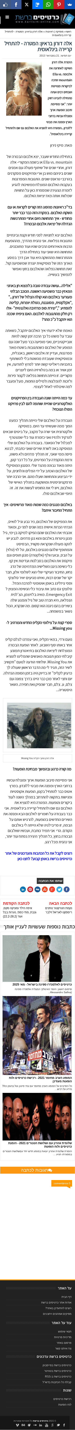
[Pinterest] (59, 4)
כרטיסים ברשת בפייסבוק (57, 1365)
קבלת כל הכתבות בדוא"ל (57, 1382)
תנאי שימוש (64, 1331)
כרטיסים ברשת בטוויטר (57, 1370)
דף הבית (66, 1296)
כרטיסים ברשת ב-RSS (58, 1376)
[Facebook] (16, 4)
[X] (26, 4)
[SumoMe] (69, 4)
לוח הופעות (64, 1404)
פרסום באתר (64, 1342)
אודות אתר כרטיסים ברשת (56, 1302)
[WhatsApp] (48, 4)
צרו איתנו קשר (63, 1348)
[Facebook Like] (5, 4)
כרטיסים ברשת (40, 1421)
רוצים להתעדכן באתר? (58, 1308)
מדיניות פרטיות (62, 1337)
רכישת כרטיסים (62, 1398)
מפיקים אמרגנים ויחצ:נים (57, 1313)
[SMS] (37, 4)
